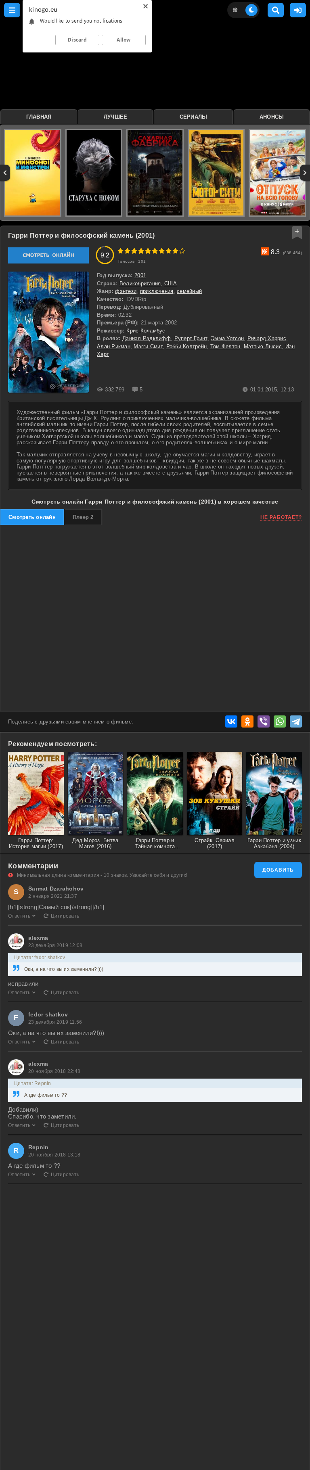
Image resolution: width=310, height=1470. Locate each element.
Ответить (19, 916)
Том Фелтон (225, 346)
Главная (39, 117)
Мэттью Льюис (263, 346)
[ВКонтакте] (231, 721)
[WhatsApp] (280, 721)
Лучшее (116, 117)
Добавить (278, 870)
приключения (157, 291)
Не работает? (281, 517)
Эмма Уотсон (227, 338)
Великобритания (140, 283)
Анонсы (272, 117)
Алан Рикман (113, 346)
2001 (140, 275)
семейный (189, 291)
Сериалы (193, 117)
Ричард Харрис (266, 338)
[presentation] (5, 173)
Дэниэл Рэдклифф (146, 338)
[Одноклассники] (247, 721)
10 (182, 250)
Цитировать (65, 916)
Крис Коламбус (145, 331)
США (170, 283)
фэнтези (125, 291)
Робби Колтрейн (186, 346)
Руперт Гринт (190, 338)
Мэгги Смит (148, 346)
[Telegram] (296, 721)
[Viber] (264, 721)
